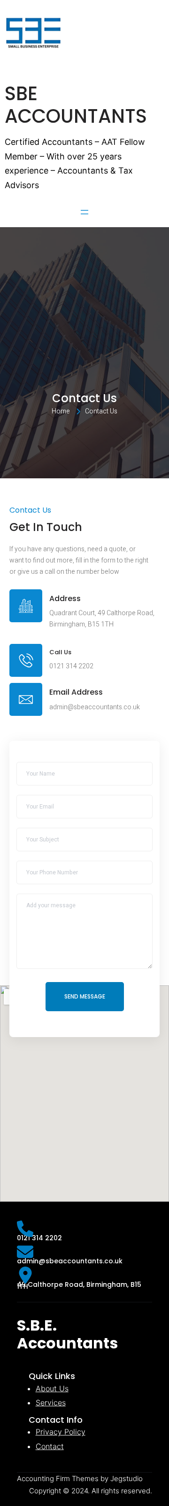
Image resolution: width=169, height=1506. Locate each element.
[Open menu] (84, 212)
